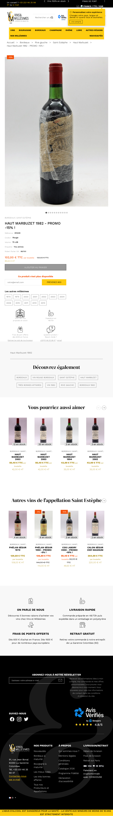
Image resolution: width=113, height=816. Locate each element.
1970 (8, 297)
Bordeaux (22, 377)
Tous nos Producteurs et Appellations (41, 788)
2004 (62, 297)
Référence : (9, 233)
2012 (34, 303)
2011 (26, 303)
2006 (8, 303)
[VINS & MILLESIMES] (18, 17)
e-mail (16, 5)
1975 (17, 297)
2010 (18, 303)
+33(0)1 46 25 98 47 (48, 340)
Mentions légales (67, 755)
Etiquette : (9, 247)
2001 (35, 297)
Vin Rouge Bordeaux (43, 377)
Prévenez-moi (54, 282)
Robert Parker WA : (12, 251)
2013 (43, 303)
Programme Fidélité (69, 773)
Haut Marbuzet (88, 377)
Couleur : (8, 238)
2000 (26, 297)
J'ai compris (76, 22)
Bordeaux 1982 (87, 385)
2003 (53, 297)
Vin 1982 (51, 385)
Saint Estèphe (67, 377)
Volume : (8, 242)
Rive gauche (67, 385)
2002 (43, 297)
